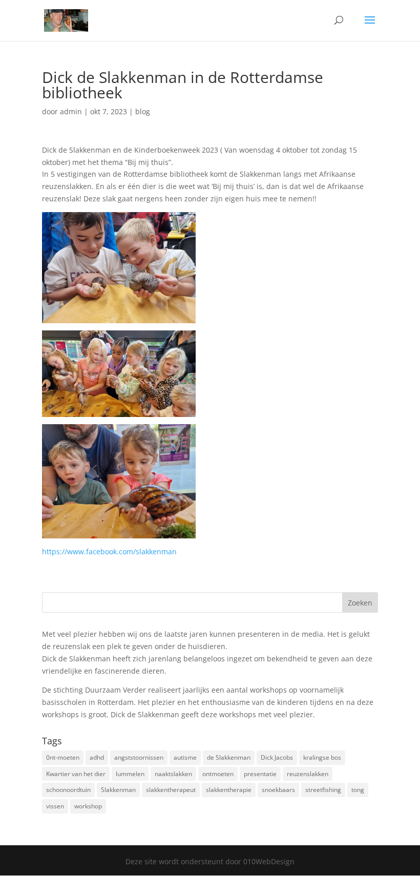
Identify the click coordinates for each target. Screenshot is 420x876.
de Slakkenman (228, 757)
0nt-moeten (62, 757)
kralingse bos (322, 757)
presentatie (260, 773)
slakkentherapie (228, 789)
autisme (185, 757)
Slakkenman (118, 789)
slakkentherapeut (171, 789)
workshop (88, 806)
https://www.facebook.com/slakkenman (109, 551)
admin (71, 111)
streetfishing (323, 789)
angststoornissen (138, 757)
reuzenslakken (307, 773)
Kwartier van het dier (76, 773)
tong (357, 789)
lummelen (130, 773)
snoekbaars (278, 789)
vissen (55, 806)
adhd (97, 757)
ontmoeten (218, 773)
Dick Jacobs (277, 757)
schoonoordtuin (68, 789)
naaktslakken (173, 773)
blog (142, 111)
